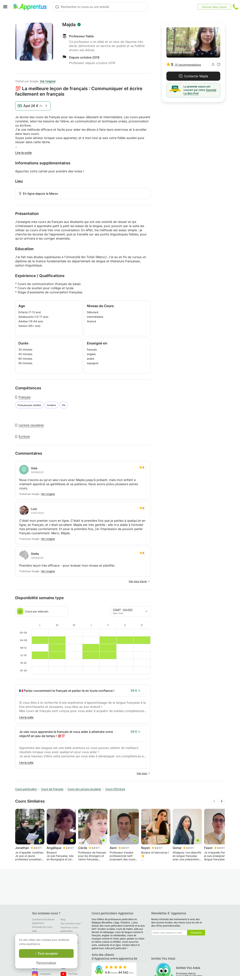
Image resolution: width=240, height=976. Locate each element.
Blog (63, 919)
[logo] (31, 7)
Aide (34, 931)
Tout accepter (47, 953)
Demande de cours (42, 927)
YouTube (73, 973)
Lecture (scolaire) (31, 425)
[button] (218, 64)
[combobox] (100, 6)
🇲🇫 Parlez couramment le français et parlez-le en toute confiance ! (66, 691)
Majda (69, 24)
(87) (39, 847)
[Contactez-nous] (235, 6)
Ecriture (24, 436)
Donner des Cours (214, 7)
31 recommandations (188, 64)
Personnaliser (46, 963)
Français (25, 397)
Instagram (45, 973)
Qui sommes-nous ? (71, 923)
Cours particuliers (26, 789)
